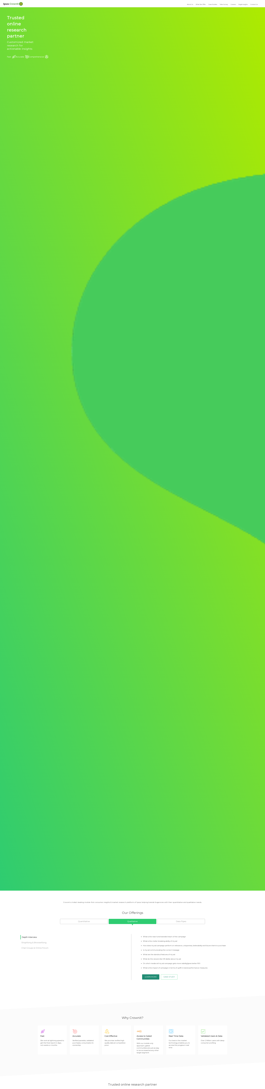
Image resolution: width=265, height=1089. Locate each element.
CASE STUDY (174, 980)
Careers (233, 4)
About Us (190, 4)
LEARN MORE (156, 980)
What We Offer (201, 4)
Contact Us (254, 4)
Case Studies (212, 4)
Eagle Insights (243, 4)
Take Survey (224, 4)
